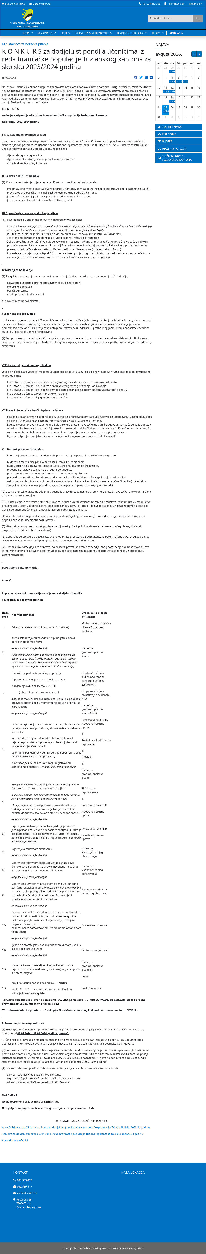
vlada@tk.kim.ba (42, 3)
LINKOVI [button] (156, 32)
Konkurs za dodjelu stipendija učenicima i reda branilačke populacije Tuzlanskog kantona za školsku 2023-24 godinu (72, 1134)
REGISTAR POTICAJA (174, 148)
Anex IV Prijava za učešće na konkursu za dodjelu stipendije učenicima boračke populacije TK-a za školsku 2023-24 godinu (76, 1127)
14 (185, 87)
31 (185, 67)
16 (198, 87)
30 (178, 67)
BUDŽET (167, 141)
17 (158, 97)
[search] (198, 18)
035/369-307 (24, 1180)
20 (178, 97)
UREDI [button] (64, 32)
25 (165, 107)
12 (172, 87)
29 (172, 67)
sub (192, 63)
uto (165, 63)
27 (158, 67)
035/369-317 (179, 3)
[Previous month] (194, 54)
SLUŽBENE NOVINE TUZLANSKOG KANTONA (177, 158)
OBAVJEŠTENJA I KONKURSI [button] (130, 32)
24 (158, 107)
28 (165, 67)
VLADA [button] (26, 32)
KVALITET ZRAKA (172, 127)
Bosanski (194, 3)
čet (179, 63)
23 (198, 97)
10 (158, 87)
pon (158, 63)
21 (185, 97)
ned (198, 63)
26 (172, 107)
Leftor (140, 1248)
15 (192, 87)
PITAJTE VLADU (176, 32)
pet (185, 63)
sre (172, 63)
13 (178, 87)
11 (165, 87)
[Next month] (199, 54)
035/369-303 (153, 3)
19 (172, 97)
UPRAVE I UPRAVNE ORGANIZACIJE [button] (92, 32)
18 (165, 97)
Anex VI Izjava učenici (15, 1140)
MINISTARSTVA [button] (45, 32)
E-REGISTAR (169, 134)
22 (192, 97)
